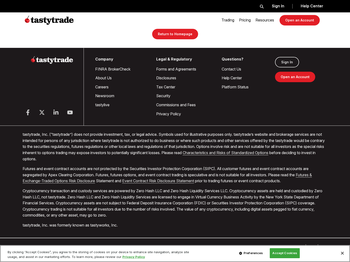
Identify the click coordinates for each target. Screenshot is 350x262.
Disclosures (166, 78)
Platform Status (235, 87)
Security (163, 95)
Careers (102, 87)
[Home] (52, 63)
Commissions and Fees (176, 104)
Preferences (253, 253)
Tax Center (165, 87)
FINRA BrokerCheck (112, 69)
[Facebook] (28, 112)
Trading (227, 20)
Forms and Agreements (176, 69)
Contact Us (231, 69)
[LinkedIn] (56, 112)
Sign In (278, 6)
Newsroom (104, 95)
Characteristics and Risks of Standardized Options (225, 152)
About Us (103, 78)
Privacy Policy (168, 113)
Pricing (245, 20)
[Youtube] (70, 112)
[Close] (342, 253)
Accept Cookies (284, 253)
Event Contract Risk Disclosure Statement (158, 180)
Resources (264, 20)
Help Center (312, 6)
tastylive (102, 104)
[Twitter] (42, 112)
